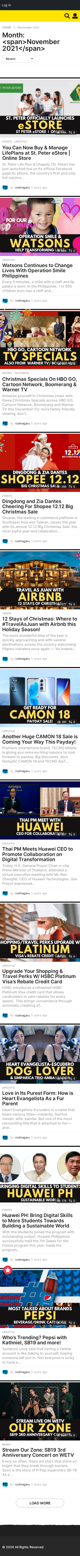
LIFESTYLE (20, 141)
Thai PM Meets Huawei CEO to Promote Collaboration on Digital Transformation (37, 854)
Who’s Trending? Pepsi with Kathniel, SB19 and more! (34, 1340)
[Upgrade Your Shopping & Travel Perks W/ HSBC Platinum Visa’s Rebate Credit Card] (40, 932)
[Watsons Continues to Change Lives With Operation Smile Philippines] (40, 226)
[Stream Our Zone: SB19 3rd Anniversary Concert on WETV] (40, 1410)
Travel (7, 613)
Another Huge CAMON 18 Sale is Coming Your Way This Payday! (40, 739)
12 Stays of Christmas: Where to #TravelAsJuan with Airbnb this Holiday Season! (39, 624)
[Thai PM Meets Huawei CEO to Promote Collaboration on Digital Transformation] (40, 809)
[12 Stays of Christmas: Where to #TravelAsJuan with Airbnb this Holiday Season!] (40, 579)
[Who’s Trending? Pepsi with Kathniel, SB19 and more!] (40, 1298)
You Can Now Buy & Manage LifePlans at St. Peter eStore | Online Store (36, 153)
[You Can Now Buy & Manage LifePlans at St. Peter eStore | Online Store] (40, 107)
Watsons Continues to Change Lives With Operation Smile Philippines (37, 270)
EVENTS (7, 141)
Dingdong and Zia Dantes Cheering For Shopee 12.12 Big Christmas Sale (37, 506)
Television (21, 373)
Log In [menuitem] (6, 5)
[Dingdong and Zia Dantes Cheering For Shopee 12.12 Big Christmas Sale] (40, 462)
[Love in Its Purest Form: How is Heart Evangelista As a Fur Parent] (40, 1054)
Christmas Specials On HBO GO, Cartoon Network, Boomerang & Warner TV (39, 384)
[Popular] (7, 1270)
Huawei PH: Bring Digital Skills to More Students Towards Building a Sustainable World (37, 1220)
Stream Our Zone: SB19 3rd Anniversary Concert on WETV (38, 1452)
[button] (67, 15)
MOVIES (7, 373)
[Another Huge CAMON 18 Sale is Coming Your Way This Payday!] (40, 697)
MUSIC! (6, 1444)
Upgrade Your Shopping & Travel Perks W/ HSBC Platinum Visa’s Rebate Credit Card (39, 976)
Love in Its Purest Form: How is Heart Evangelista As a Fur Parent (37, 1098)
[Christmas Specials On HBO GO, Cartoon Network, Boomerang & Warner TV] (40, 339)
